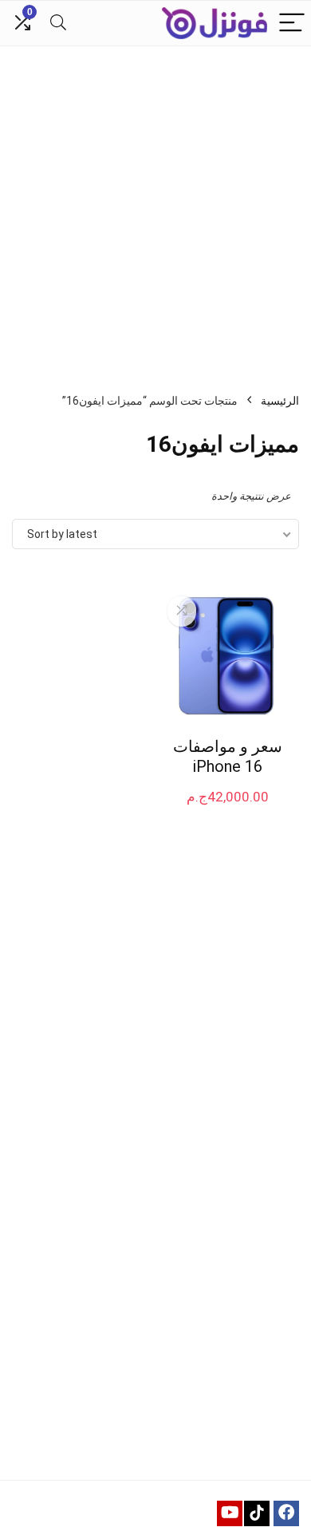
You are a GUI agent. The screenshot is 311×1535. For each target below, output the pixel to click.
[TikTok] (257, 1513)
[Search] (58, 23)
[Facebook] (286, 1513)
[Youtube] (229, 1513)
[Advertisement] (155, 210)
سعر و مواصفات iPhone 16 (227, 756)
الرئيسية (280, 400)
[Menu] (292, 23)
